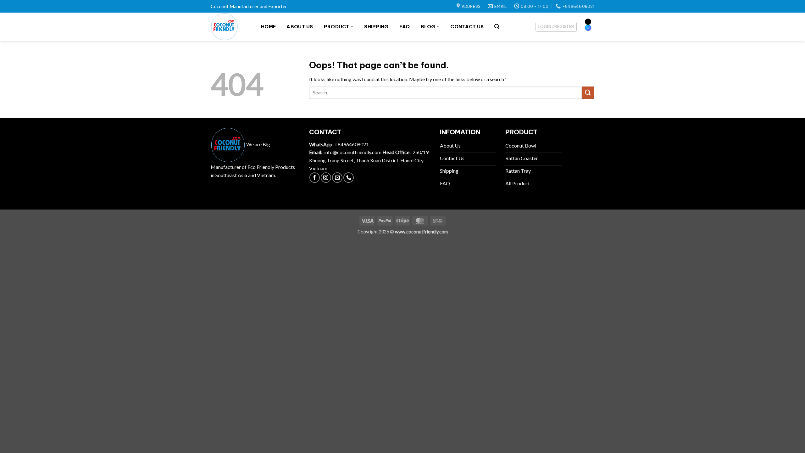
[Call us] (348, 177)
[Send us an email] (337, 177)
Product (336, 27)
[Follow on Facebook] (314, 177)
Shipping (376, 27)
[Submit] (588, 93)
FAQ (404, 27)
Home (268, 27)
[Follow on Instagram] (326, 177)
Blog (428, 27)
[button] (496, 26)
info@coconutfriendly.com (352, 152)
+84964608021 (352, 144)
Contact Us (467, 27)
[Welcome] (229, 27)
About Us (299, 27)
